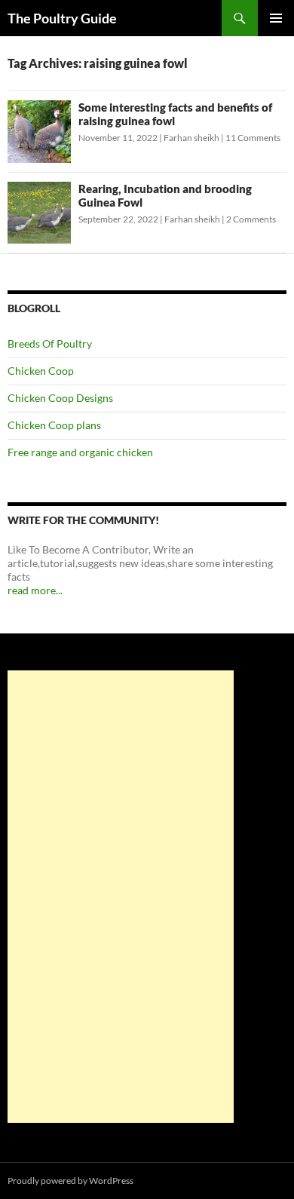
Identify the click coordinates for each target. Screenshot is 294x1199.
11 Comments (252, 137)
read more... (35, 590)
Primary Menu (276, 18)
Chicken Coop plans (54, 425)
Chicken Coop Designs (60, 397)
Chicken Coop (41, 370)
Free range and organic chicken (80, 452)
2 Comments (251, 219)
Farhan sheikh (191, 137)
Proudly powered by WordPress (70, 1180)
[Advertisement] (121, 896)
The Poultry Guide (62, 18)
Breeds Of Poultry (50, 343)
